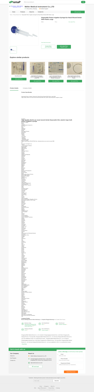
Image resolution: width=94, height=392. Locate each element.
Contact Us (40, 11)
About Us (31, 11)
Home (13, 11)
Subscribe (57, 380)
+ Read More (24, 344)
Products (22, 11)
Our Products (13, 358)
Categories (46, 386)
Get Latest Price (72, 21)
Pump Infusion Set (17, 14)
